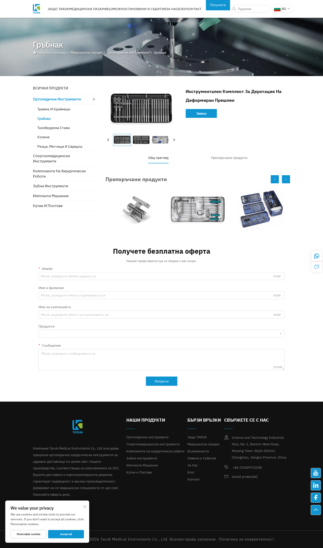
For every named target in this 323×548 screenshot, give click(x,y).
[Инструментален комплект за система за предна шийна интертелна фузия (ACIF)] (198, 209)
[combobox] (161, 334)
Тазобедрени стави (53, 128)
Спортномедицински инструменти (51, 158)
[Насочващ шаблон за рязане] (134, 209)
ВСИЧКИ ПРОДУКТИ (50, 88)
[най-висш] (316, 510)
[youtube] (316, 473)
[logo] (36, 8)
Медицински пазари (87, 9)
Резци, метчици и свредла (59, 146)
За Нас (172, 9)
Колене (43, 137)
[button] (275, 179)
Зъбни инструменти (50, 186)
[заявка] (316, 266)
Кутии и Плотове (48, 205)
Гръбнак (160, 52)
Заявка (201, 113)
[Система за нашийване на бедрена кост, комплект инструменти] (261, 209)
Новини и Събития (149, 9)
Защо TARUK (58, 9)
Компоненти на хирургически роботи (59, 174)
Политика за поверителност (246, 539)
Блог (182, 9)
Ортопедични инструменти (128, 52)
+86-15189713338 (247, 467)
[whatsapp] (316, 256)
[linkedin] (316, 485)
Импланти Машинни (51, 195)
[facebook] (316, 498)
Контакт (193, 9)
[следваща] (174, 139)
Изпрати (162, 381)
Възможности (119, 9)
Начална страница (51, 52)
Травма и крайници (53, 109)
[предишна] (108, 139)
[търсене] (234, 9)
